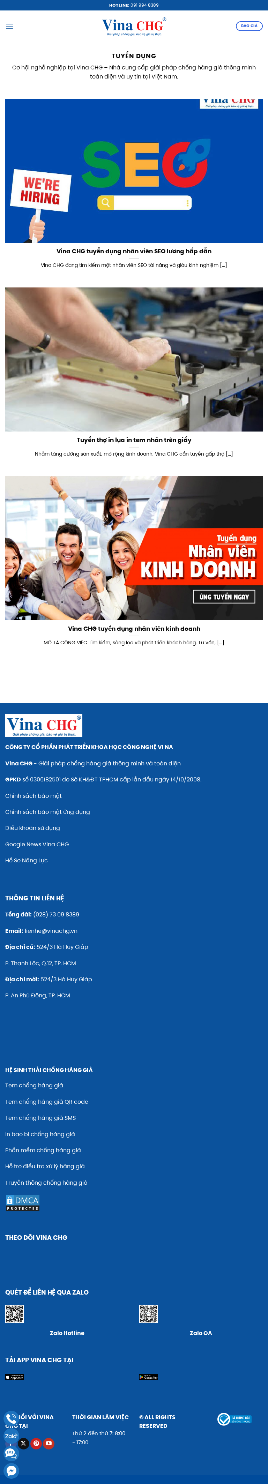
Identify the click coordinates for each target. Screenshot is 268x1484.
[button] (9, 26)
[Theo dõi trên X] (23, 1444)
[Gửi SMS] (11, 1453)
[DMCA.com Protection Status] (22, 1203)
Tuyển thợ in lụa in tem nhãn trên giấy (134, 440)
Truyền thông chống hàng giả (46, 1183)
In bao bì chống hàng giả (40, 1134)
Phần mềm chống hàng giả (43, 1150)
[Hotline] (11, 1418)
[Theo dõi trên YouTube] (48, 1444)
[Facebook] (11, 1471)
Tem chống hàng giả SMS (40, 1118)
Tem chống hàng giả (34, 1085)
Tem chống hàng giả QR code (46, 1102)
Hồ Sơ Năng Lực (26, 860)
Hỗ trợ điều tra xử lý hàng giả (45, 1166)
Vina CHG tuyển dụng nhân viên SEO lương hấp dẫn (134, 251)
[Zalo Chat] (11, 1436)
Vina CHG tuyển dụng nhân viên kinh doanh (134, 629)
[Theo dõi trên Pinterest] (36, 1444)
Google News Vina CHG (37, 844)
